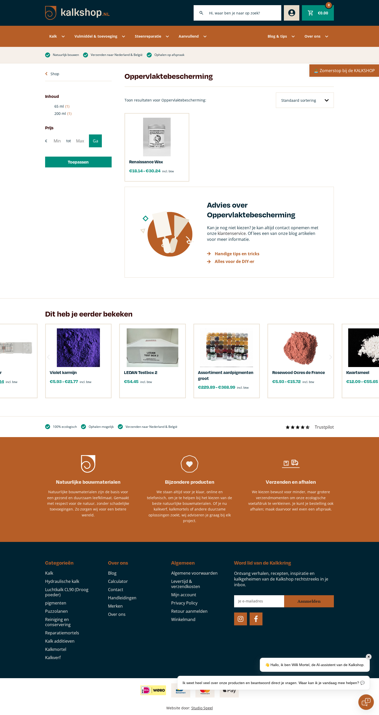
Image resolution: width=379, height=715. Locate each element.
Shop (55, 73)
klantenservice (232, 233)
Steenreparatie (148, 36)
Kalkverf (53, 657)
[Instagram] (240, 618)
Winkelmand (183, 619)
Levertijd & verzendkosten (185, 584)
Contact (115, 589)
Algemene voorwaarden (194, 573)
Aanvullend (189, 36)
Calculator (118, 581)
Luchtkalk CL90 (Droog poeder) (66, 592)
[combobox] (237, 13)
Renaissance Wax (146, 161)
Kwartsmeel (357, 372)
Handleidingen (122, 597)
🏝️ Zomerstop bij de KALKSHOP (344, 70)
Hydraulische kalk (62, 581)
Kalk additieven (60, 641)
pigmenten (55, 603)
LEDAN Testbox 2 (140, 372)
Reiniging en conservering (58, 622)
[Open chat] (366, 702)
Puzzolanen (56, 611)
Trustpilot (324, 427)
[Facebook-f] (256, 618)
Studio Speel (202, 707)
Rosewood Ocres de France (298, 372)
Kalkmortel (55, 649)
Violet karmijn (63, 372)
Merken (115, 606)
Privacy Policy (184, 603)
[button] (78, 162)
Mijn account (183, 594)
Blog (112, 573)
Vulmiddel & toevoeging (96, 36)
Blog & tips (277, 36)
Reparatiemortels (62, 632)
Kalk (53, 36)
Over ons (312, 36)
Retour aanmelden (189, 611)
